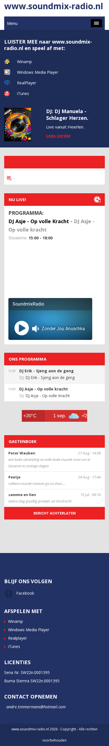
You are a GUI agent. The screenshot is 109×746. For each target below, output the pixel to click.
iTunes (23, 93)
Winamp (24, 61)
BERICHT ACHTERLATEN (55, 513)
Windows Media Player (37, 72)
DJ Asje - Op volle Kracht (38, 221)
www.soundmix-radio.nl (53, 6)
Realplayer (17, 638)
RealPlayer (26, 82)
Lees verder (58, 135)
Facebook (25, 593)
